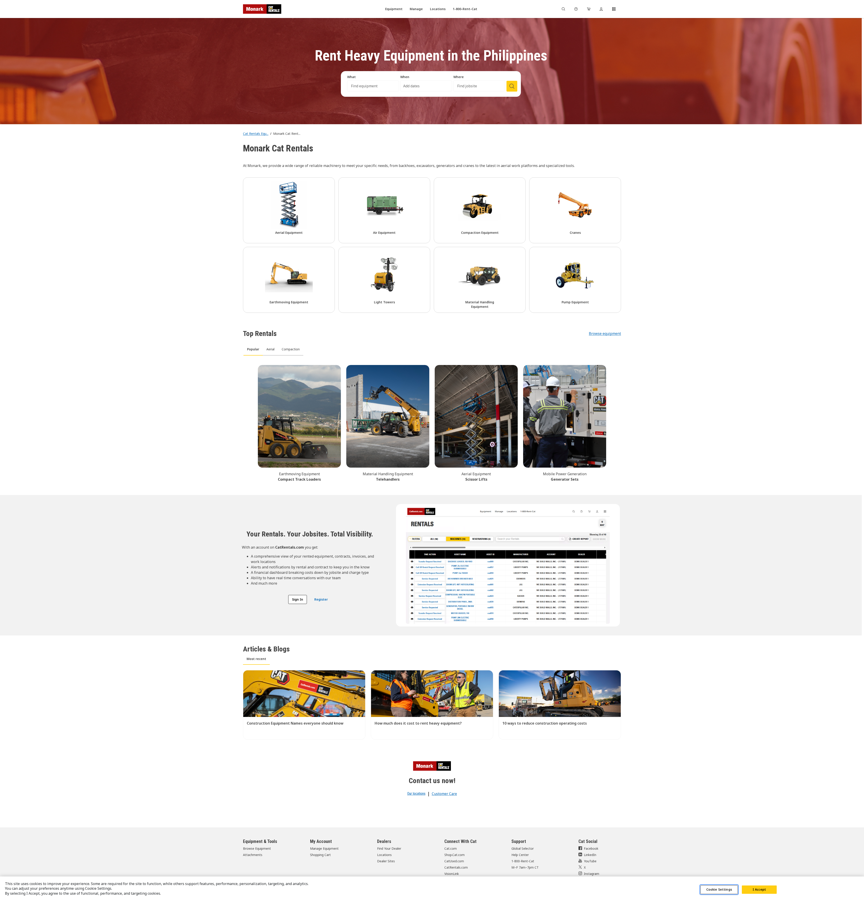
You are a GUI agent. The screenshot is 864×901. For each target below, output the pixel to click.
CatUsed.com (454, 861)
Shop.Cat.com (454, 855)
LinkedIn (590, 855)
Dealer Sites (386, 861)
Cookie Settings (719, 889)
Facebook (591, 848)
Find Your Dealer (389, 848)
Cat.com (450, 848)
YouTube (590, 861)
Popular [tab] (253, 349)
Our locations (416, 793)
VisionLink (451, 874)
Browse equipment (605, 333)
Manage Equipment (324, 848)
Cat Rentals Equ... (255, 133)
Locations (384, 855)
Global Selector (522, 848)
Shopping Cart (320, 855)
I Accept (759, 889)
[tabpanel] (432, 422)
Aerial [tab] (270, 349)
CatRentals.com (456, 867)
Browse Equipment (257, 848)
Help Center (520, 855)
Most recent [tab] (256, 659)
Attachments (252, 855)
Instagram (591, 874)
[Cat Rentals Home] (262, 9)
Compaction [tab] (291, 349)
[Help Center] (576, 9)
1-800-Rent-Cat (522, 861)
